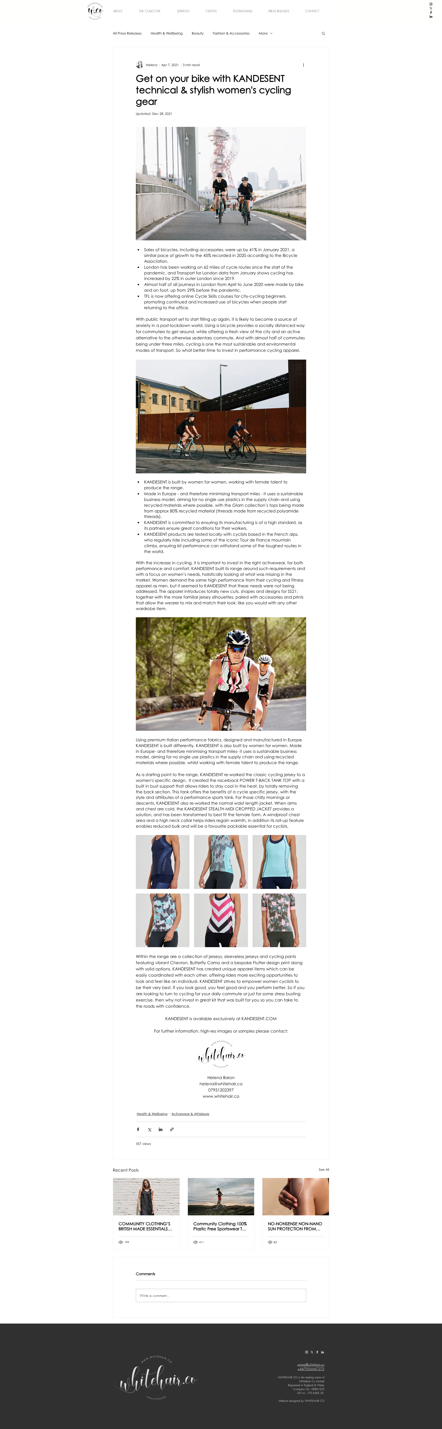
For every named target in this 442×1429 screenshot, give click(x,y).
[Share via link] (172, 1129)
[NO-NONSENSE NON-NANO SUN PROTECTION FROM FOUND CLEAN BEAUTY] (295, 1196)
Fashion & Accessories (231, 33)
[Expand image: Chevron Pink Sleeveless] (221, 920)
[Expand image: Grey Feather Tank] (221, 862)
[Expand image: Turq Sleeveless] (279, 862)
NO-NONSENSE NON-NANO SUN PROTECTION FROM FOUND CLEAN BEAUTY (295, 1226)
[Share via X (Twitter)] (149, 1129)
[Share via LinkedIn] (160, 1129)
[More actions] (303, 64)
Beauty (198, 33)
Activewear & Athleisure (190, 1114)
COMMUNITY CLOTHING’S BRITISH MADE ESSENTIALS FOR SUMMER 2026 (144, 1226)
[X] (431, 8)
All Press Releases (127, 33)
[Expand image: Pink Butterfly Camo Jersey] (279, 920)
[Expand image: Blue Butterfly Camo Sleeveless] (162, 920)
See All (324, 1169)
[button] (323, 33)
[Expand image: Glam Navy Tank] (162, 862)
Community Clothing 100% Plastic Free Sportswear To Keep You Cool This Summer (220, 1226)
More (263, 33)
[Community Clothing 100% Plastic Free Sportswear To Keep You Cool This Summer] (221, 1196)
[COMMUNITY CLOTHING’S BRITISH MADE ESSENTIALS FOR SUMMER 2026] (146, 1196)
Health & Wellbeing (167, 33)
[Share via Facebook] (138, 1129)
